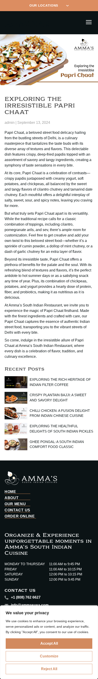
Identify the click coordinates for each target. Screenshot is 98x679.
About (12, 498)
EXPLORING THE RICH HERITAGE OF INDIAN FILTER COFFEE (60, 382)
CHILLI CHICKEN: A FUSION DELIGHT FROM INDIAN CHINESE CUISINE (60, 413)
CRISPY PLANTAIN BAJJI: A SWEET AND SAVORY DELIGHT (58, 397)
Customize (49, 656)
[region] (49, 642)
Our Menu (15, 504)
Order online (20, 516)
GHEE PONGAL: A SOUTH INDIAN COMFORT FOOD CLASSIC (57, 444)
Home (10, 492)
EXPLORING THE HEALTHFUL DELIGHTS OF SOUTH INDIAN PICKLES (61, 428)
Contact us (17, 510)
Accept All (49, 643)
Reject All (49, 669)
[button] (88, 22)
